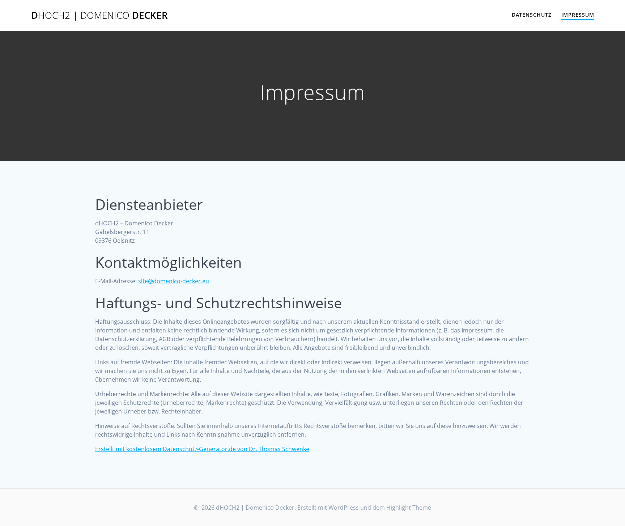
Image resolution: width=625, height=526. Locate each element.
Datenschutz (532, 14)
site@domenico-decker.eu (173, 281)
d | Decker (99, 15)
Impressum (577, 14)
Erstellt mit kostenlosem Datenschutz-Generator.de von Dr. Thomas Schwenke (202, 449)
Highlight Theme (408, 508)
